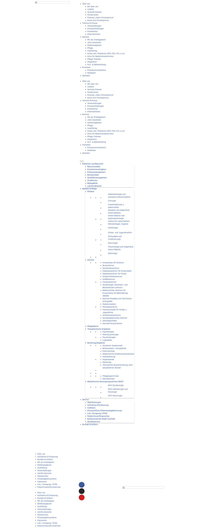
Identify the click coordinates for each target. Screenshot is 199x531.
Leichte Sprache (94, 186)
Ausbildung (92, 51)
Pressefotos (92, 31)
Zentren (90, 260)
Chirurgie (112, 201)
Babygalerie (92, 183)
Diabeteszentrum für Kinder (114, 273)
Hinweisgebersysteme (46, 479)
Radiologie (112, 253)
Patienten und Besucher (92, 164)
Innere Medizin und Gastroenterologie (116, 216)
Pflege (90, 48)
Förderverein (92, 15)
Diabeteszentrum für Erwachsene (116, 271)
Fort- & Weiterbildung (96, 64)
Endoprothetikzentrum (112, 276)
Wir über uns (92, 6)
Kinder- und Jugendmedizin (120, 232)
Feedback (91, 73)
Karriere (85, 37)
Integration (92, 62)
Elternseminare (93, 34)
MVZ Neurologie (115, 395)
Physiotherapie (108, 337)
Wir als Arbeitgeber (45, 462)
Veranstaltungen (94, 26)
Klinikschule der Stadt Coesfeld (101, 419)
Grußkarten (92, 180)
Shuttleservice (93, 421)
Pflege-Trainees (94, 59)
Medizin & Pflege (89, 188)
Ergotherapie (108, 332)
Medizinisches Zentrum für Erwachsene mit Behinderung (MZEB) (115, 293)
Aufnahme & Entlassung (97, 405)
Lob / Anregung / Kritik (97, 413)
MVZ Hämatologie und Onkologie (118, 390)
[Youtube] (82, 497)
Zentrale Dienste (94, 12)
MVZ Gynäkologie (116, 385)
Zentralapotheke (109, 320)
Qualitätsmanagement (97, 177)
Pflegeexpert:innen (110, 376)
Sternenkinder (108, 379)
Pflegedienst (92, 326)
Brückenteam (93, 175)
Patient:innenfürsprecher (98, 416)
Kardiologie (113, 228)
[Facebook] (82, 485)
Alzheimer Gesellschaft (112, 345)
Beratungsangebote (96, 343)
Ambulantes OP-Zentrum (113, 262)
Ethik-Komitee (108, 351)
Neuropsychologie (110, 334)
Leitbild (90, 9)
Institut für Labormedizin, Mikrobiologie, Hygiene (119, 222)
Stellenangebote (94, 45)
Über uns (86, 4)
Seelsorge (106, 362)
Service (85, 399)
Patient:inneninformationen (49, 487)
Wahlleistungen (94, 402)
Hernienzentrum (109, 282)
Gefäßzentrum (108, 279)
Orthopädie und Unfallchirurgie (115, 237)
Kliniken (90, 191)
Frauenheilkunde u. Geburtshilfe (116, 205)
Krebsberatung (108, 356)
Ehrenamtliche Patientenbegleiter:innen (104, 410)
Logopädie (107, 340)
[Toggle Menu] (82, 161)
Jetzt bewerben (94, 42)
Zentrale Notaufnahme (112, 323)
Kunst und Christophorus (98, 20)
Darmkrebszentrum (110, 268)
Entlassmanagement (96, 172)
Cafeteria (91, 408)
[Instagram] (82, 491)
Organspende (108, 359)
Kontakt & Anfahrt (90, 424)
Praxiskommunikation (96, 70)
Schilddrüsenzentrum (111, 315)
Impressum (42, 481)
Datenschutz (42, 476)
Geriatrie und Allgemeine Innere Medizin (118, 211)
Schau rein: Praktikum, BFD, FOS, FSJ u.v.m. (106, 53)
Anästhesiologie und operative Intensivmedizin (119, 195)
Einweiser (86, 67)
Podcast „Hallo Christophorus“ (100, 17)
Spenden (86, 75)
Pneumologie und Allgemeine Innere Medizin (120, 248)
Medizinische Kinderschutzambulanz (118, 354)
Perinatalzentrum (109, 307)
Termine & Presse (89, 23)
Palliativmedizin (109, 304)
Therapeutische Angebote (98, 329)
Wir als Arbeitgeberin (96, 39)
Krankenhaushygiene (96, 169)
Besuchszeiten (93, 166)
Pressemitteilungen (95, 28)
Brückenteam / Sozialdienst (114, 348)
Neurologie (113, 243)
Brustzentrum (108, 265)
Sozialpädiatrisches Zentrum (114, 318)
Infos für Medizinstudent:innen (100, 56)
